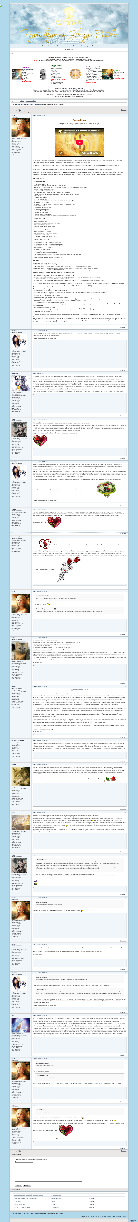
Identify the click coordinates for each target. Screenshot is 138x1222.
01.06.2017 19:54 (42, 509)
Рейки (53, 1201)
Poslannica (15, 373)
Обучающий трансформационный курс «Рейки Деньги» (28, 1195)
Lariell (13, 812)
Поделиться (35, 115)
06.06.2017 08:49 (42, 972)
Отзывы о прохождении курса (22, 1207)
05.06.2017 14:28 (42, 944)
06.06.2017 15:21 (42, 1105)
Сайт (43, 46)
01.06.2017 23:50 (42, 591)
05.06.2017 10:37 (42, 812)
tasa (13, 1015)
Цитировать (123, 327)
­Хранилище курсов (56, 1195)
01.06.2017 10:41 (42, 419)
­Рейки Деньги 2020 (35, 104)
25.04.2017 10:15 (42, 330)
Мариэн (14, 764)
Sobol (13, 638)
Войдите (22, 101)
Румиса (14, 509)
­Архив (53, 1204)
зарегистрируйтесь (31, 101)
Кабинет (58, 46)
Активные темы (69, 49)
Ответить (123, 110)
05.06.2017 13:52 (42, 855)
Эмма (13, 419)
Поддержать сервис (121, 1216)
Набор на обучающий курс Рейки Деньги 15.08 (26, 1198)
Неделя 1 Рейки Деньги (20, 1204)
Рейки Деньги (36, 160)
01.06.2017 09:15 (42, 373)
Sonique (14, 686)
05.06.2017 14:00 (42, 897)
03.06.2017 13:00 (42, 637)
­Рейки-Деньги (55, 1207)
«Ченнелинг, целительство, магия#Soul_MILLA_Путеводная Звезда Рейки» (70, 90)
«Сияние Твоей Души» (69, 88)
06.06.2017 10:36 (42, 1015)
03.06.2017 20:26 (42, 740)
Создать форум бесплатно (108, 1216)
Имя (16, 1161)
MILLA (13, 115)
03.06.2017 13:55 (42, 686)
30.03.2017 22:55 (42, 115)
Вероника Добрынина (18, 537)
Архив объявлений (56, 1198)
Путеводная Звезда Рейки (20, 104)
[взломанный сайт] (37, 731)
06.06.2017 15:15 (42, 1058)
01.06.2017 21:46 (42, 536)
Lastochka (15, 330)
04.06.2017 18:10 (42, 764)
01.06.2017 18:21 (42, 461)
